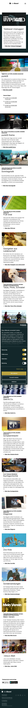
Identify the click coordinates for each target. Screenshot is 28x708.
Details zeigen (20, 369)
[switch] (24, 354)
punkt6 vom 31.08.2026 (11, 98)
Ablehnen (14, 381)
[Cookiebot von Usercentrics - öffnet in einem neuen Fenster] (20, 325)
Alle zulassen (14, 373)
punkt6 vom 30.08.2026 (11, 101)
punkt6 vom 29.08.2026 (11, 105)
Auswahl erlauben (14, 377)
